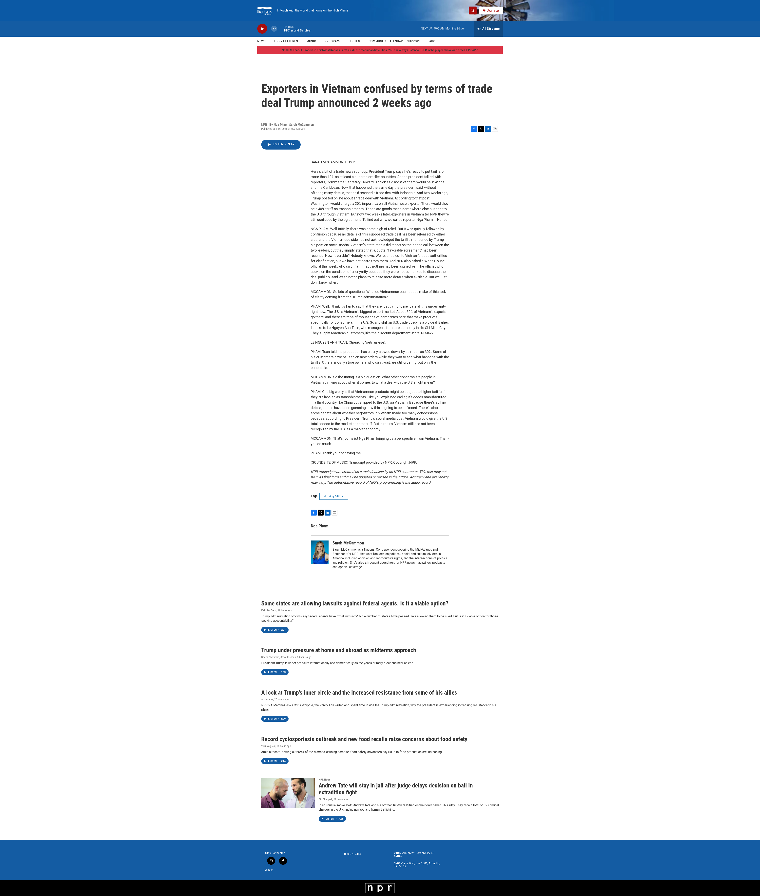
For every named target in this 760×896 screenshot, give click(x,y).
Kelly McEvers (268, 610)
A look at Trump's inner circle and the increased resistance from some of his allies (359, 692)
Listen (355, 41)
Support (414, 41)
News (261, 41)
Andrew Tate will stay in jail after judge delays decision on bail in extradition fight (396, 789)
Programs (333, 41)
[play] (262, 29)
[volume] (274, 28)
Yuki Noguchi (268, 746)
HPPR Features (286, 41)
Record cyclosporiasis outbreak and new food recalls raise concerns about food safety (364, 739)
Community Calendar (386, 41)
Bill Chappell (325, 799)
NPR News (324, 779)
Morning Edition (334, 496)
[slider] (280, 29)
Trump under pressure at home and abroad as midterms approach (338, 650)
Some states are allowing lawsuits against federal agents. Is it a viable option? (354, 603)
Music (311, 41)
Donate (492, 10)
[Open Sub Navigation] (268, 41)
